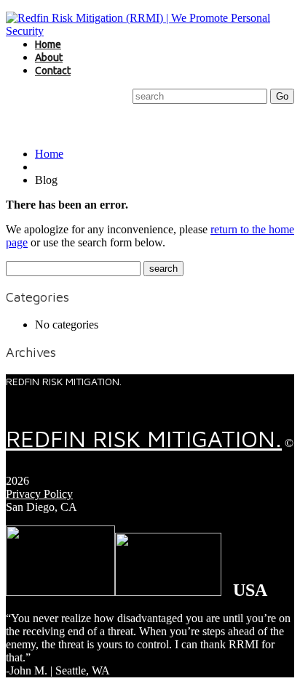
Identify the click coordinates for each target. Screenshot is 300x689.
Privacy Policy (39, 494)
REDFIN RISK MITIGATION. (144, 438)
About (49, 57)
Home (48, 44)
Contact (53, 70)
